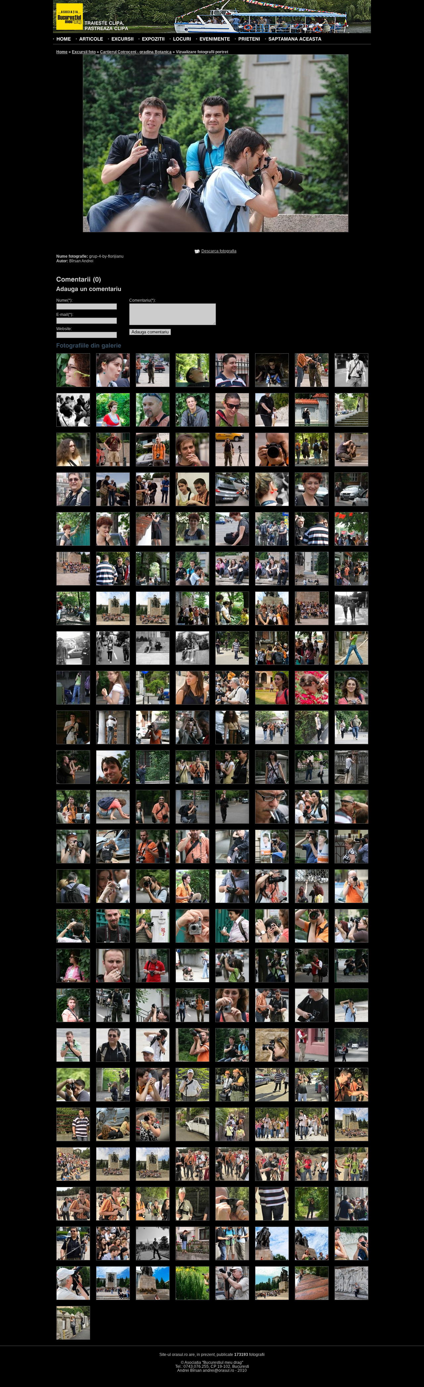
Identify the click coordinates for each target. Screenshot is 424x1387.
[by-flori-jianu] (153, 425)
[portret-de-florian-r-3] (73, 1259)
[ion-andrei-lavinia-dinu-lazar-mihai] (312, 663)
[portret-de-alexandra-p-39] (312, 901)
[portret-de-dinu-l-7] (113, 1140)
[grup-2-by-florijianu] (351, 544)
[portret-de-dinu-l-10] (232, 1140)
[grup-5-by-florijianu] (232, 584)
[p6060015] (73, 1338)
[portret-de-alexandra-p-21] (232, 822)
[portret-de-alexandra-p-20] (192, 822)
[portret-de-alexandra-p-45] (232, 941)
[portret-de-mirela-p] (192, 1259)
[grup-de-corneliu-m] (272, 624)
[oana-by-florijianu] (312, 703)
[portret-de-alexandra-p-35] (153, 901)
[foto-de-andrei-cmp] (73, 703)
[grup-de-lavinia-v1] (351, 624)
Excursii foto (84, 52)
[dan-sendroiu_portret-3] (192, 465)
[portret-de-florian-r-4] (113, 1259)
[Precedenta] (149, 143)
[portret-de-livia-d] (153, 1259)
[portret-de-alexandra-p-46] (272, 941)
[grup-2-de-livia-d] (73, 584)
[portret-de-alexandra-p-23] (312, 822)
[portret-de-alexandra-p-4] (192, 743)
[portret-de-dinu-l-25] (192, 1219)
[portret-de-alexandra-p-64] (312, 1021)
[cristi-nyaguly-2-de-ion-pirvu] (312, 425)
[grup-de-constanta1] (232, 624)
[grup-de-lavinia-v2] (73, 663)
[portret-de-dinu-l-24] (153, 1219)
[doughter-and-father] (192, 504)
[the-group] (272, 1298)
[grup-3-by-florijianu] (153, 584)
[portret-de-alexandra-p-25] (73, 862)
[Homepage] (69, 16)
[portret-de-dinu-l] (192, 1100)
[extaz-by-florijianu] (232, 504)
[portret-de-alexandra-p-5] (232, 743)
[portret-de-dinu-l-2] (232, 1100)
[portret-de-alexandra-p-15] (312, 782)
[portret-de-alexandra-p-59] (113, 1021)
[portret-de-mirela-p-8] (153, 1298)
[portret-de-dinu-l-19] (272, 1179)
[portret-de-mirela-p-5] (351, 1259)
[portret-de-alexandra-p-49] (73, 981)
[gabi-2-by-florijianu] (351, 504)
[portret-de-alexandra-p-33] (73, 901)
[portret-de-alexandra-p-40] (351, 901)
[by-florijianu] (192, 425)
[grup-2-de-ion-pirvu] (113, 584)
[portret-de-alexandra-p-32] (351, 862)
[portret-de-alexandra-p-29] (232, 862)
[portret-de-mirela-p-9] (192, 1298)
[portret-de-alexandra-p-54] (272, 981)
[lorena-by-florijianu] (113, 703)
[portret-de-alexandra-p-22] (272, 822)
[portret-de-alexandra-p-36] (192, 901)
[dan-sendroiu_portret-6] (312, 465)
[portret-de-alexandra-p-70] (232, 1060)
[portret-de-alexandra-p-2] (113, 743)
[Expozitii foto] (153, 38)
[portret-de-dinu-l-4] (312, 1100)
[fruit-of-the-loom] (272, 504)
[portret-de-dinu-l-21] (351, 1179)
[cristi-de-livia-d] (272, 425)
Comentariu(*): (142, 300)
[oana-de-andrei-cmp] (351, 703)
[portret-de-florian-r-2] (351, 1219)
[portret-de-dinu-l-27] (272, 1219)
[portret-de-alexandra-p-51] (153, 981)
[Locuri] (182, 38)
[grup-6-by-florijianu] (272, 584)
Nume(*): (64, 300)
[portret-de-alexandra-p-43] (153, 941)
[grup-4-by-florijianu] (192, 584)
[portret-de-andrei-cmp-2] (312, 1060)
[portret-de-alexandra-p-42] (113, 941)
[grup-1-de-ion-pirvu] (312, 544)
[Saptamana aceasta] (294, 38)
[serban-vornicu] (232, 1298)
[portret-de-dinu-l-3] (272, 1100)
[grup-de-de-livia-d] (312, 624)
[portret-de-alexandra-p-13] (232, 782)
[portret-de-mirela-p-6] (73, 1298)
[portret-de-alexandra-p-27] (153, 862)
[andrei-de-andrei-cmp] (272, 385)
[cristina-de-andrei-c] (73, 465)
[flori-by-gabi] (351, 1298)
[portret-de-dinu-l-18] (232, 1179)
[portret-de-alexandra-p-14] (272, 782)
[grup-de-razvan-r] (272, 663)
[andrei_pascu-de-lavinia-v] (73, 425)
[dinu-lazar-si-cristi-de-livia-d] (113, 504)
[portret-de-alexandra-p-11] (153, 782)
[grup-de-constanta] (192, 624)
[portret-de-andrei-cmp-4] (73, 1100)
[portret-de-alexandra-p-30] (272, 862)
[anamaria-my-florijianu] (113, 385)
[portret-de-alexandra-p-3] (153, 743)
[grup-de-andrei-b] (351, 584)
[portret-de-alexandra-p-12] (192, 782)
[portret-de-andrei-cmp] (272, 1060)
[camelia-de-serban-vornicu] (232, 425)
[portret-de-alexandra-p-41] (73, 941)
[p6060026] (312, 1298)
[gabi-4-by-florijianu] (113, 544)
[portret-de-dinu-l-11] (272, 1140)
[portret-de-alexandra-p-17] (73, 822)
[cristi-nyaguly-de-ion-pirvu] (351, 425)
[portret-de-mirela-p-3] (272, 1259)
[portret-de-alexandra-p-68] (153, 1060)
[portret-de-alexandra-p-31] (312, 862)
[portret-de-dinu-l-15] (113, 1179)
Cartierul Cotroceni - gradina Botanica (136, 52)
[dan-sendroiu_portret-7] (351, 465)
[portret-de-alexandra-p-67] (113, 1060)
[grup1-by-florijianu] (272, 544)
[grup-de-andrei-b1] (73, 624)
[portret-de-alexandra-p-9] (73, 782)
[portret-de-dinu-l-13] (351, 1140)
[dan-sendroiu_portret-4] (232, 465)
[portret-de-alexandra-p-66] (73, 1060)
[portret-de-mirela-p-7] (113, 1298)
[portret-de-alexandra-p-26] (113, 862)
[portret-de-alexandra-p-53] (232, 981)
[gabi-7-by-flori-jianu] (232, 544)
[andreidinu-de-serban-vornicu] (312, 385)
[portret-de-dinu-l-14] (73, 1179)
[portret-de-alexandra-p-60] (153, 1021)
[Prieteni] (249, 38)
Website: (64, 328)
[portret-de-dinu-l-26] (232, 1219)
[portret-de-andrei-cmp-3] (351, 1060)
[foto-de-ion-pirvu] (351, 663)
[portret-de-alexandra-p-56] (312, 981)
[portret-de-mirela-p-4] (312, 1259)
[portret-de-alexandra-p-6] (272, 743)
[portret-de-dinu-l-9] (192, 1140)
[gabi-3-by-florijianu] (73, 544)
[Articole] (91, 38)
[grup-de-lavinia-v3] (113, 663)
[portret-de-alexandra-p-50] (113, 981)
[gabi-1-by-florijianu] (312, 504)
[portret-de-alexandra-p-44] (192, 941)
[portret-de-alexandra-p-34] (113, 901)
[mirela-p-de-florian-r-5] (232, 703)
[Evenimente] (214, 38)
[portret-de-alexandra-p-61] (192, 1021)
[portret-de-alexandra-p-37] (232, 901)
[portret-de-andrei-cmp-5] (113, 1100)
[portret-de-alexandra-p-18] (113, 822)
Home (62, 52)
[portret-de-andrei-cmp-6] (153, 1100)
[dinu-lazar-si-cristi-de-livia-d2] (153, 504)
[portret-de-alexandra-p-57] (351, 981)
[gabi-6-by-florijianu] (192, 544)
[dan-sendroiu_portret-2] (153, 465)
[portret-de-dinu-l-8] (153, 1140)
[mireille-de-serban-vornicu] (192, 703)
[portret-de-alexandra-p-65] (351, 1021)
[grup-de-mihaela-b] (232, 663)
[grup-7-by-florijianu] (312, 584)
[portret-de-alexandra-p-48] (351, 941)
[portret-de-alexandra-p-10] (113, 782)
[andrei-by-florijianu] (232, 385)
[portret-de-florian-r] (312, 1219)
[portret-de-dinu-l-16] (153, 1179)
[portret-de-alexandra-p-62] (232, 1021)
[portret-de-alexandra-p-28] (192, 862)
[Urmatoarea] (282, 143)
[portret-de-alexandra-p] (73, 743)
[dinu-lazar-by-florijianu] (73, 504)
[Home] (63, 38)
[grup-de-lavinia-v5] (192, 663)
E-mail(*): (64, 314)
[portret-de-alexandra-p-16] (351, 782)
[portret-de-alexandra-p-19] (153, 822)
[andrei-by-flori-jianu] (192, 385)
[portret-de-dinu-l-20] (312, 1179)
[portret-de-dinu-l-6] (73, 1140)
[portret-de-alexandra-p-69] (192, 1060)
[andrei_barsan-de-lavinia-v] (351, 385)
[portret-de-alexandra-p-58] (73, 1021)
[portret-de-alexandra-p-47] (312, 941)
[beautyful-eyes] (113, 425)
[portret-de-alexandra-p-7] (312, 743)
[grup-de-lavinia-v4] (153, 663)
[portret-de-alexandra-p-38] (272, 901)
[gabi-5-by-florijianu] (153, 544)
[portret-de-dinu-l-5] (351, 1100)
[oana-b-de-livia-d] (272, 703)
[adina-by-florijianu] (73, 385)
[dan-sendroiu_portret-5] (272, 465)
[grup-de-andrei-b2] (113, 624)
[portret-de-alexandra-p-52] (192, 981)
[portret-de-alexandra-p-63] (272, 1021)
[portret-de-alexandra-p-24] (351, 822)
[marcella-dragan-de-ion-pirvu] (153, 703)
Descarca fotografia (219, 251)
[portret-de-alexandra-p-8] (351, 743)
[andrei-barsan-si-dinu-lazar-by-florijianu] (153, 385)
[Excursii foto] (122, 38)
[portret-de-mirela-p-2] (232, 1259)
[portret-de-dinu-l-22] (73, 1219)
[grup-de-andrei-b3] (153, 624)
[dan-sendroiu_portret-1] (113, 465)
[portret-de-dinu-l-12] (312, 1140)
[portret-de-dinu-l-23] (113, 1219)
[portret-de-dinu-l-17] (192, 1179)
